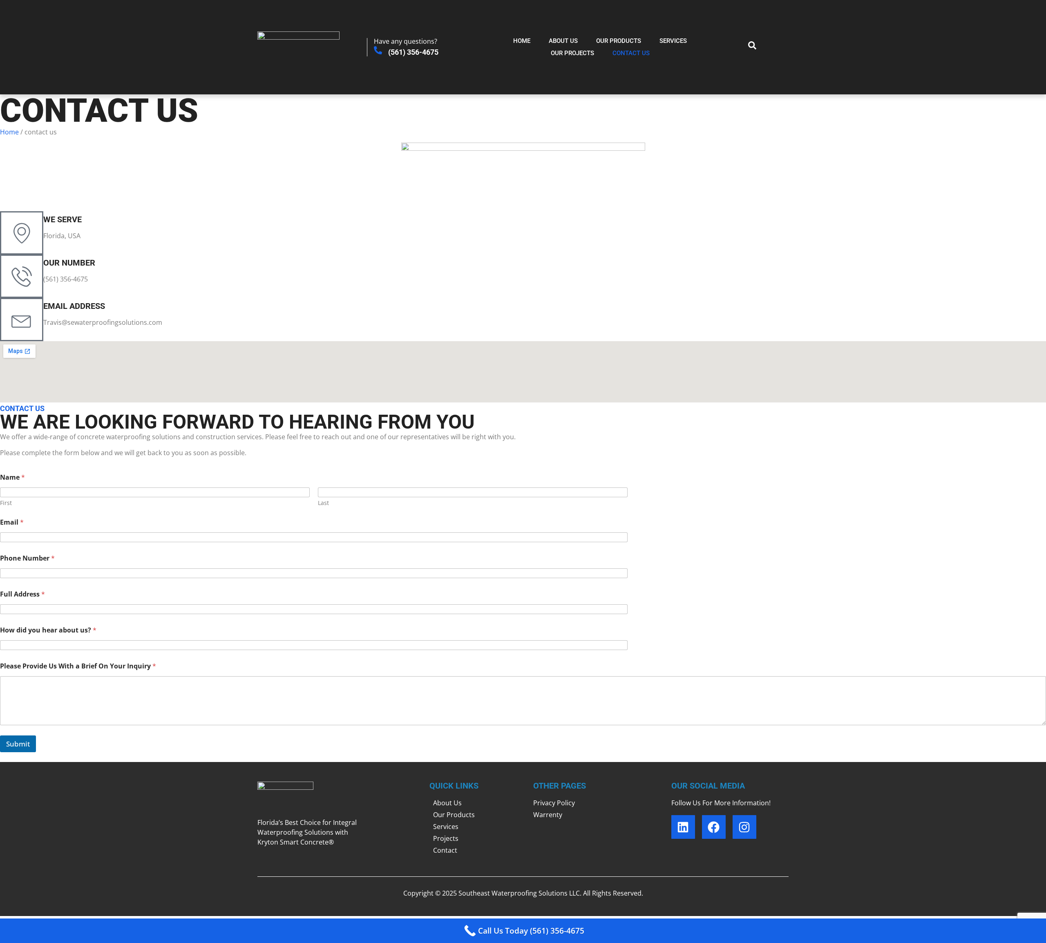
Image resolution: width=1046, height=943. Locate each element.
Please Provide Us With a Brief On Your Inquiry (78, 666)
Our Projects (572, 53)
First (6, 502)
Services (673, 41)
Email (12, 522)
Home (521, 41)
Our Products (618, 41)
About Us (563, 41)
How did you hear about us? (48, 630)
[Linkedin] (683, 827)
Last (323, 502)
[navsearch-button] (748, 47)
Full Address (22, 594)
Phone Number (27, 558)
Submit (18, 744)
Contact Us (631, 53)
